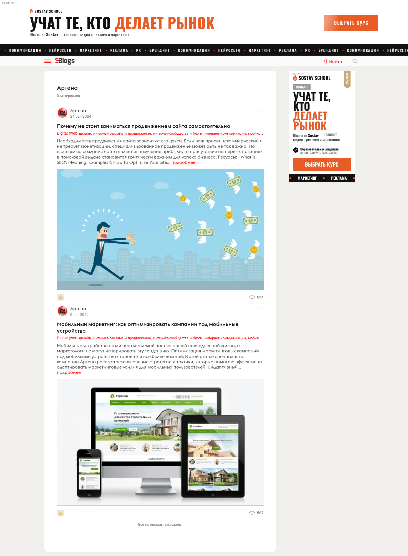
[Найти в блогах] (355, 61)
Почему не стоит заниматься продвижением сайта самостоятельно (143, 126)
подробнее (183, 162)
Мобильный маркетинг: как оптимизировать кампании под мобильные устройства (147, 327)
